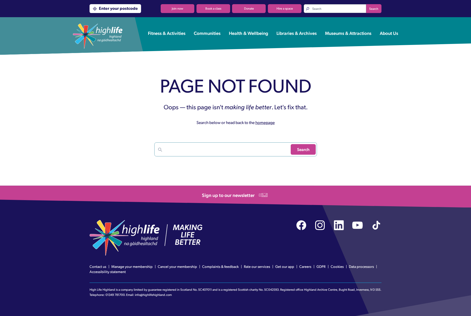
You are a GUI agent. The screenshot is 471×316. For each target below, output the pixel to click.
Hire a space (284, 8)
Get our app (284, 266)
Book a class (213, 8)
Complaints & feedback (220, 266)
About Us (389, 33)
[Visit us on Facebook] (301, 225)
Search (373, 9)
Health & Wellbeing (248, 33)
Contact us (98, 266)
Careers (305, 266)
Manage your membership (132, 266)
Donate (249, 8)
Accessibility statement (108, 271)
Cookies (337, 266)
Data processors (361, 266)
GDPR (321, 266)
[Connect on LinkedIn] (339, 225)
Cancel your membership (177, 266)
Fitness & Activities (166, 33)
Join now (177, 8)
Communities (207, 33)
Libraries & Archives (296, 33)
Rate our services (257, 266)
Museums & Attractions (348, 33)
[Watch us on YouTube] (357, 225)
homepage (265, 122)
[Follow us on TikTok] (376, 225)
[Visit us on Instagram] (320, 225)
